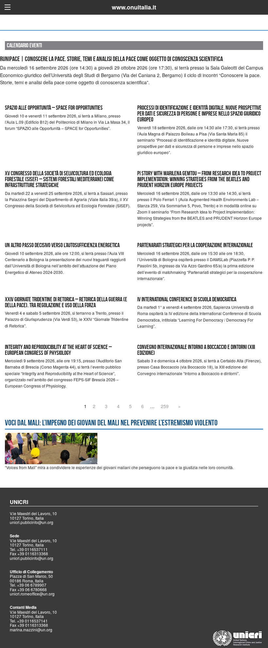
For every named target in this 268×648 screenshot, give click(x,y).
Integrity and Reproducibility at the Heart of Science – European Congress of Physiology (58, 350)
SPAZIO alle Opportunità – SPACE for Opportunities (54, 107)
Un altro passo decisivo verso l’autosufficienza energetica (62, 245)
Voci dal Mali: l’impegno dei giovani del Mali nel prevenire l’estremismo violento (111, 423)
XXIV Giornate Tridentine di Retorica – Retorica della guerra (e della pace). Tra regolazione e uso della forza (66, 302)
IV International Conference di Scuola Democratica (186, 299)
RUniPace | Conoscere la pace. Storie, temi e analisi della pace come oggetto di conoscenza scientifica (111, 58)
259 (165, 406)
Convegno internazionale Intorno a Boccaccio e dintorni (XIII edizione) (196, 350)
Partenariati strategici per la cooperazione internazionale (195, 245)
